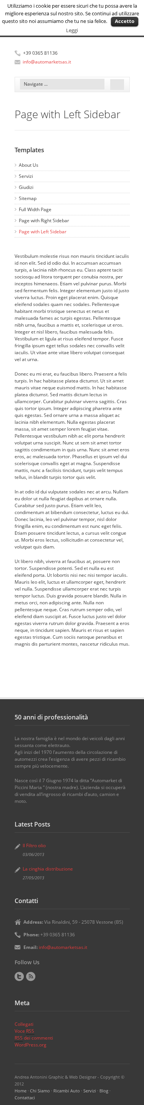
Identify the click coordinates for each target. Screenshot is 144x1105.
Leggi (72, 30)
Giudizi (26, 187)
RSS (30, 976)
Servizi (26, 176)
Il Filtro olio (34, 845)
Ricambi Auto (66, 1091)
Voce (24, 1031)
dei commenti (34, 1038)
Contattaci (25, 1097)
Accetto (124, 21)
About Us (28, 165)
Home (20, 1091)
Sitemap (27, 198)
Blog (103, 1091)
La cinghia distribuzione (48, 869)
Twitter (19, 976)
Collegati (24, 1024)
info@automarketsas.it (47, 62)
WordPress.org (30, 1045)
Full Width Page (35, 209)
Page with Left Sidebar (42, 231)
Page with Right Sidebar (44, 220)
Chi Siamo (40, 1091)
